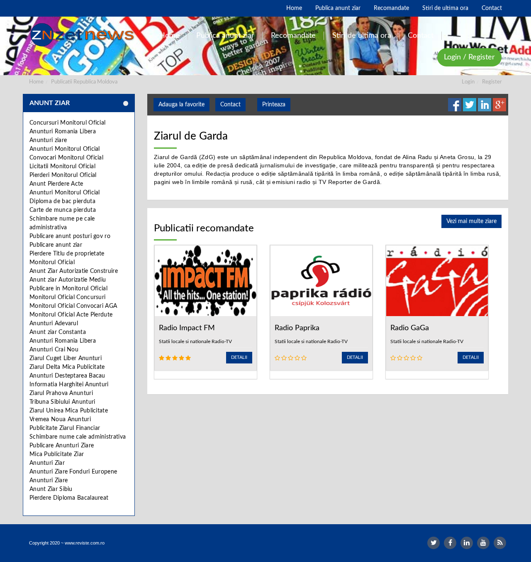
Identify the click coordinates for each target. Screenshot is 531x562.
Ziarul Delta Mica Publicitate (67, 367)
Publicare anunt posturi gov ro (69, 236)
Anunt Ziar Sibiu (51, 489)
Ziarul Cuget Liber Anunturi (65, 358)
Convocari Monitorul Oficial (66, 158)
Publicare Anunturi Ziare (61, 446)
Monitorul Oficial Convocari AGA (73, 306)
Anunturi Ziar (47, 463)
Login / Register (469, 57)
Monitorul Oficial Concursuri (67, 297)
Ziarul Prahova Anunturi (61, 393)
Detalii (239, 357)
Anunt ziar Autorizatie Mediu (67, 280)
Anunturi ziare (48, 140)
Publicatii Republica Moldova (84, 82)
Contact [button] (230, 105)
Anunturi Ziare (48, 480)
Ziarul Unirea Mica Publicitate (68, 411)
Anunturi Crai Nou (53, 350)
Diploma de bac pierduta (62, 201)
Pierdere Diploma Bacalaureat (68, 498)
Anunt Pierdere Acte (56, 184)
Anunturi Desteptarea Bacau (67, 376)
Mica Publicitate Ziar (56, 454)
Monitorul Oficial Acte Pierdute (70, 315)
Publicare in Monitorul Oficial (68, 289)
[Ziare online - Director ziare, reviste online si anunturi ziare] (83, 35)
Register (492, 82)
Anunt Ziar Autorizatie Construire (73, 271)
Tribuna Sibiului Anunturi (62, 402)
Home (36, 82)
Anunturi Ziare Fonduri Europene (73, 472)
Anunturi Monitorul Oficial (64, 149)
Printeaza (273, 105)
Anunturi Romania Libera (62, 132)
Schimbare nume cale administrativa (77, 437)
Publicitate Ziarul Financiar (64, 428)
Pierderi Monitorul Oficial (63, 175)
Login (468, 82)
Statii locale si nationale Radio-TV (195, 341)
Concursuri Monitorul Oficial (67, 123)
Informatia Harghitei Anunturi (69, 385)
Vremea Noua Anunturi (60, 419)
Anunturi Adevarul (53, 323)
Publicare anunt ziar (55, 245)
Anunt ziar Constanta (57, 332)
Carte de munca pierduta (62, 210)
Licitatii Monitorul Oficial (62, 166)
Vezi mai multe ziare (471, 221)
